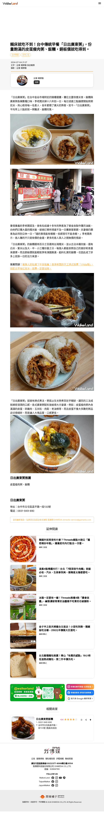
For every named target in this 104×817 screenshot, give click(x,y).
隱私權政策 (50, 758)
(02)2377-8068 (54, 763)
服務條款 (40, 758)
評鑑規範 (60, 758)
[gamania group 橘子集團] (52, 796)
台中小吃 (25, 55)
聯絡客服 (69, 758)
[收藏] (81, 720)
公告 (33, 758)
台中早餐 (15, 55)
